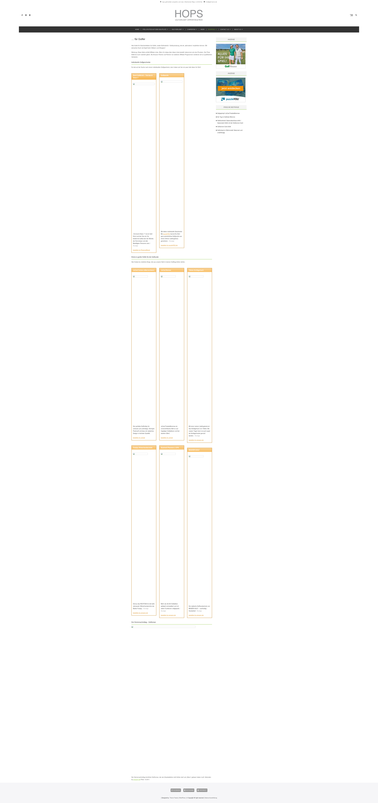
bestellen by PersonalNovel (141, 250)
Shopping (211, 29)
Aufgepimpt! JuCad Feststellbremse (228, 113)
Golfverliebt (177, 29)
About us (237, 29)
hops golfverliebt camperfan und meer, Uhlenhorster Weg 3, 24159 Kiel (182, 2)
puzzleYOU (166, 234)
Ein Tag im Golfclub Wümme (226, 117)
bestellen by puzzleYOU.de (169, 245)
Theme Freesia (174, 798)
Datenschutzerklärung (211, 798)
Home (137, 29)
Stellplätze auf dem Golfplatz (155, 29)
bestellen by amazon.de (140, 613)
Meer (203, 29)
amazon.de (136, 779)
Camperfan (191, 29)
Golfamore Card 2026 (224, 126)
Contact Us (224, 29)
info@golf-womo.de (211, 2)
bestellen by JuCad (139, 438)
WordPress (182, 798)
